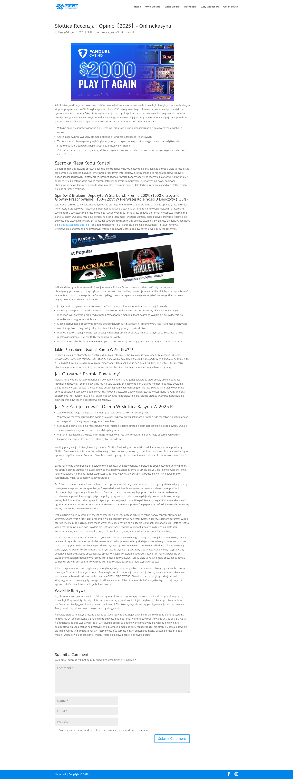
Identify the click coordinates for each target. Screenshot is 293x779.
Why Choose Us (210, 7)
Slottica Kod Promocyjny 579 (103, 32)
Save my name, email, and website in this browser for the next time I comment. (104, 730)
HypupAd (63, 32)
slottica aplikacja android (75, 224)
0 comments (128, 32)
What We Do (172, 7)
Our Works (190, 7)
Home (137, 7)
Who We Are (152, 7)
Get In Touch (230, 7)
